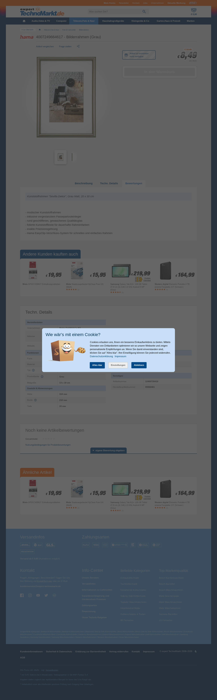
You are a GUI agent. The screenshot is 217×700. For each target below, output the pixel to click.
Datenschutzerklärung (101, 356)
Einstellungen (118, 365)
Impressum (120, 356)
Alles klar (97, 365)
